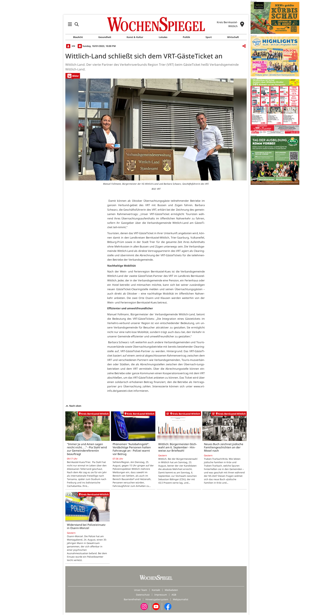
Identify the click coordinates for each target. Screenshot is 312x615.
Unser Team (140, 589)
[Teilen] (244, 46)
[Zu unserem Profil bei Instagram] (144, 606)
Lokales (163, 37)
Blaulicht (78, 37)
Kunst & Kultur (135, 37)
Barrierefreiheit (132, 599)
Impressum (160, 594)
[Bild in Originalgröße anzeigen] (156, 129)
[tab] (72, 76)
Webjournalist (180, 599)
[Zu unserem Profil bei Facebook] (167, 606)
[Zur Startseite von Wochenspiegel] (156, 24)
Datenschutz (143, 594)
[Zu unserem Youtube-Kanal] (156, 606)
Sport (209, 37)
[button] (70, 24)
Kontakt (156, 589)
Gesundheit (104, 37)
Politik (186, 37)
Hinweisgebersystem (156, 599)
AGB (174, 594)
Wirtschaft (233, 37)
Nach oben (75, 405)
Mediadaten (171, 589)
